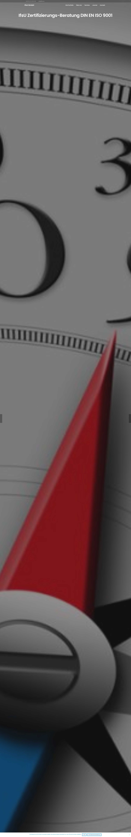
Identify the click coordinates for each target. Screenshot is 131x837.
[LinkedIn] (103, 1)
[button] (74, 5)
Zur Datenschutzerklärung (94, 834)
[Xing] (105, 1)
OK (84, 834)
